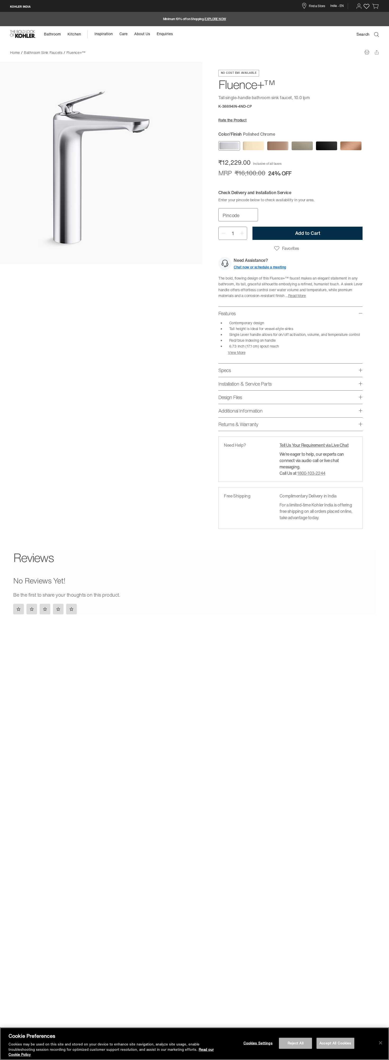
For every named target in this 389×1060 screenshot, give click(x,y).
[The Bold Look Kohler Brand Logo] (23, 34)
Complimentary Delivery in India (307, 496)
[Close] (380, 1043)
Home (15, 52)
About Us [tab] (142, 33)
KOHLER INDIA (20, 6)
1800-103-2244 (311, 473)
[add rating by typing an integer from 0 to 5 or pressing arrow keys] (46, 609)
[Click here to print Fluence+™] (367, 52)
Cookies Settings (258, 1043)
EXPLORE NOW (215, 19)
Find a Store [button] (317, 6)
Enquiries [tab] (165, 33)
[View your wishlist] (366, 6)
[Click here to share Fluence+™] (376, 52)
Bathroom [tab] (52, 34)
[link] (375, 6)
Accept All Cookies (335, 1043)
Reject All (296, 1043)
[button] (358, 6)
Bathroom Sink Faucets (43, 52)
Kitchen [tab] (74, 34)
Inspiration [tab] (103, 33)
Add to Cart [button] (307, 233)
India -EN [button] (337, 5)
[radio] (229, 145)
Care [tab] (123, 33)
